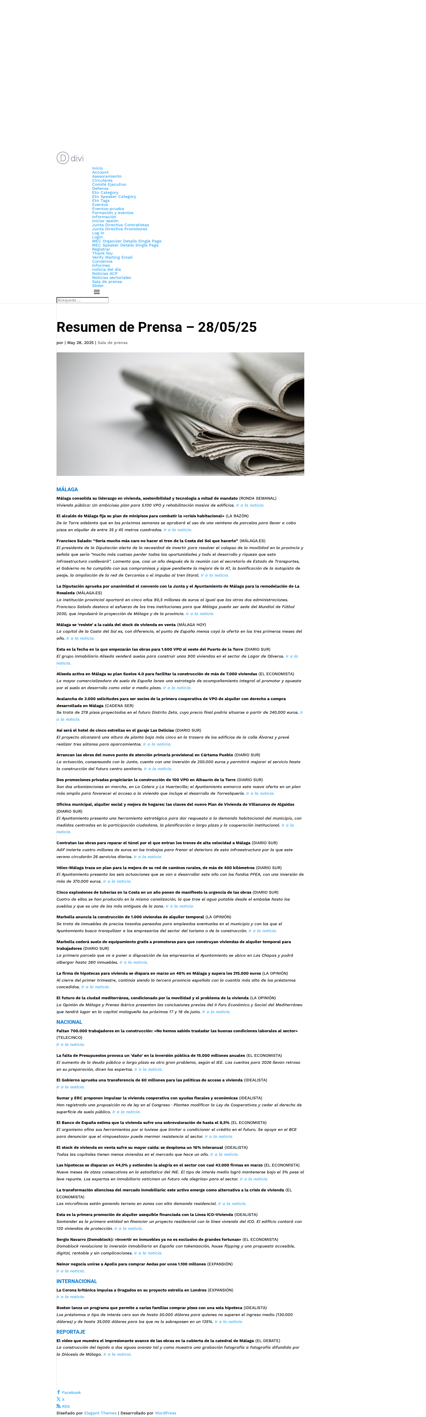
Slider (98, 285)
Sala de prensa (107, 281)
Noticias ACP (105, 273)
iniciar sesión (105, 220)
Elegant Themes (100, 1413)
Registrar (101, 249)
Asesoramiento (106, 176)
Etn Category (105, 192)
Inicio (97, 168)
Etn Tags (101, 200)
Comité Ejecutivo (109, 184)
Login (97, 237)
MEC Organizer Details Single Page (126, 241)
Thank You (102, 253)
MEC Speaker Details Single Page (125, 245)
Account (100, 172)
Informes (101, 265)
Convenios (102, 261)
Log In (98, 233)
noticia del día (106, 269)
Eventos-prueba (108, 208)
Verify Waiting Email (112, 257)
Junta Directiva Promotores (119, 229)
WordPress (165, 1413)
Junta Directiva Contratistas (120, 224)
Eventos (100, 204)
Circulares (102, 180)
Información (104, 216)
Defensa (100, 188)
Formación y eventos (112, 212)
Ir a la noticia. (250, 505)
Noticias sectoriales (111, 277)
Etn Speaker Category (114, 196)
